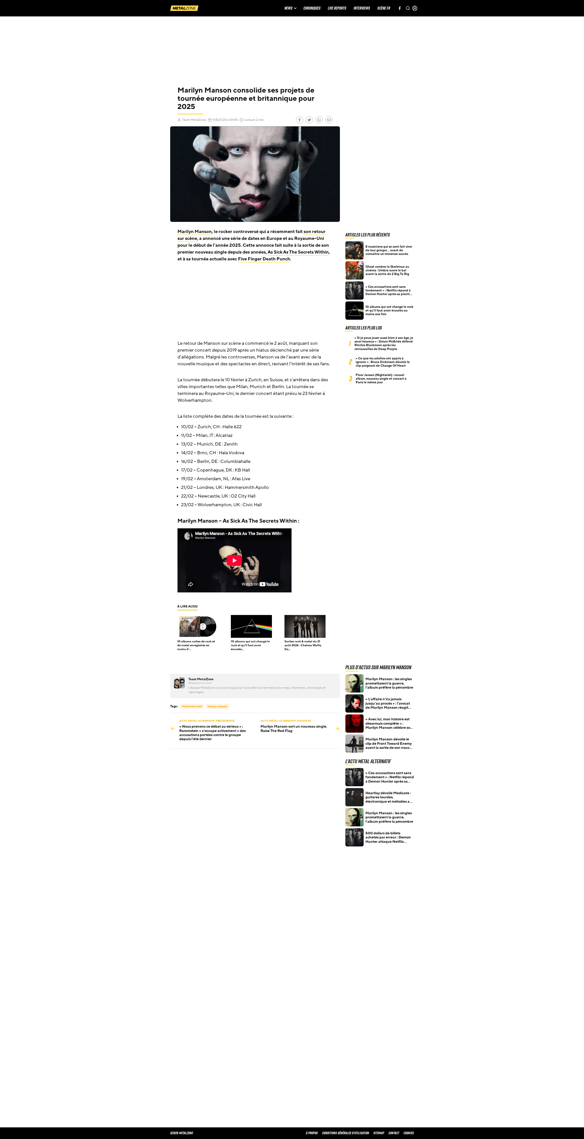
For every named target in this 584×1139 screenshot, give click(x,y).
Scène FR (383, 8)
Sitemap (378, 1133)
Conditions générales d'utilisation (345, 1133)
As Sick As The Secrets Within (298, 252)
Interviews (362, 8)
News (288, 8)
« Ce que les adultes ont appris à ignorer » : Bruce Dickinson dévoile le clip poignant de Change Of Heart (383, 362)
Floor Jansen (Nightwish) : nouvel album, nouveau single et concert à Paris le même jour (381, 378)
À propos (312, 1133)
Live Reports (337, 8)
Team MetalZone (194, 120)
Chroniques (312, 8)
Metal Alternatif (192, 706)
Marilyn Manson (194, 232)
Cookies (409, 1133)
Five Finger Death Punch (264, 259)
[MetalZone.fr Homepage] (184, 8)
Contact (393, 1133)
